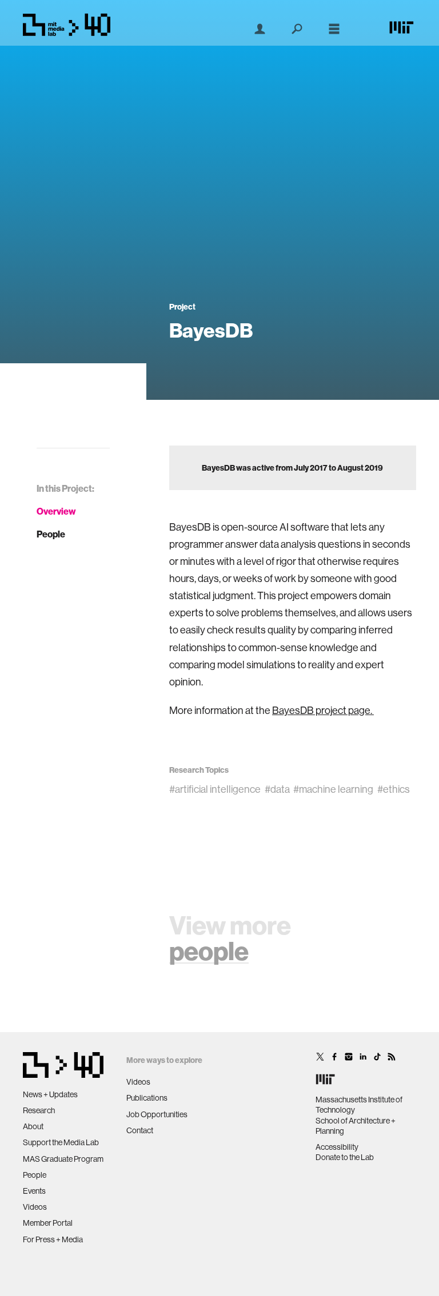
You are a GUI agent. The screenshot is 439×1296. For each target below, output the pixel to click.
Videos (35, 1207)
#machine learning (333, 789)
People (51, 534)
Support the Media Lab (61, 1142)
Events (34, 1191)
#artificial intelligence (215, 789)
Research (39, 1110)
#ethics (393, 789)
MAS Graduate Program (63, 1159)
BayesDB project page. (323, 710)
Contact (139, 1130)
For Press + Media (53, 1239)
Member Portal (48, 1223)
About (33, 1126)
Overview (56, 511)
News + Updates (50, 1094)
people (209, 950)
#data (277, 789)
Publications (146, 1098)
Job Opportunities (156, 1114)
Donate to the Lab (345, 1157)
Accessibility (337, 1147)
